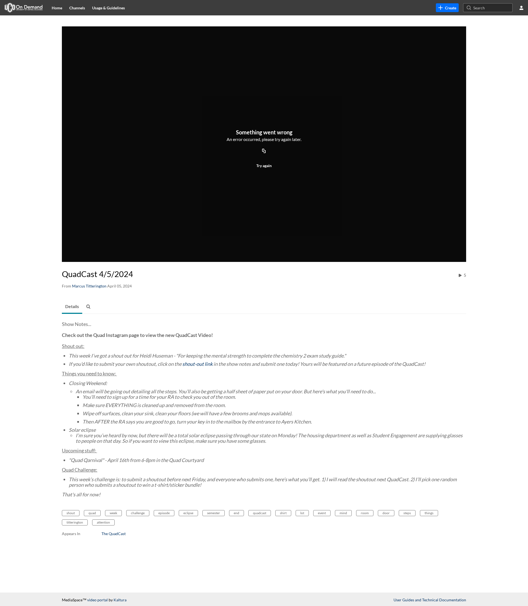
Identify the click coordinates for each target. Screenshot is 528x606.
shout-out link (197, 364)
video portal (97, 599)
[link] (447, 7)
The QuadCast (113, 533)
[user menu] (521, 7)
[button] (90, 306)
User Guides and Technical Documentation (430, 599)
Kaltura (120, 599)
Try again (264, 165)
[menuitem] (56, 7)
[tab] (72, 307)
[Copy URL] (264, 151)
